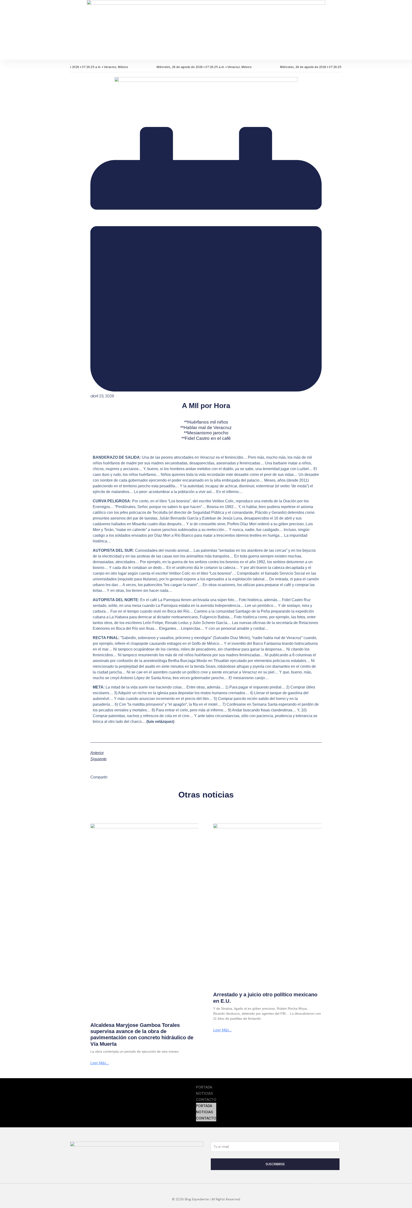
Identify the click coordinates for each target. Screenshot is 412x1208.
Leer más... (99, 1063)
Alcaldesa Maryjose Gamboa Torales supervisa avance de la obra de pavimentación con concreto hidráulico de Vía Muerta (141, 1034)
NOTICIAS (204, 1093)
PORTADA (204, 1087)
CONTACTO (206, 1099)
